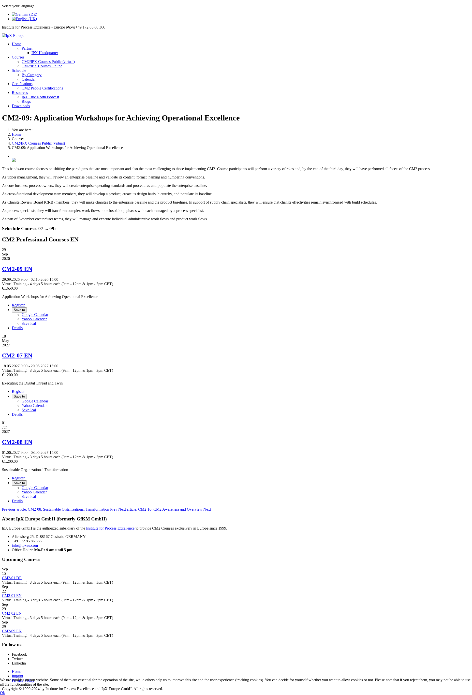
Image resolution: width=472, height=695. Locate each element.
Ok (2, 693)
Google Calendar (35, 314)
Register (18, 305)
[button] (16, 44)
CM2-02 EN (12, 613)
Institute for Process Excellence (110, 528)
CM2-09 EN (17, 269)
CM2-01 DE (12, 578)
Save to (19, 310)
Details (17, 328)
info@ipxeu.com (25, 545)
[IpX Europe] (13, 35)
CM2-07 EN (17, 355)
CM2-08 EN (17, 442)
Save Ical (29, 323)
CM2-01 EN (12, 595)
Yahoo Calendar (34, 319)
